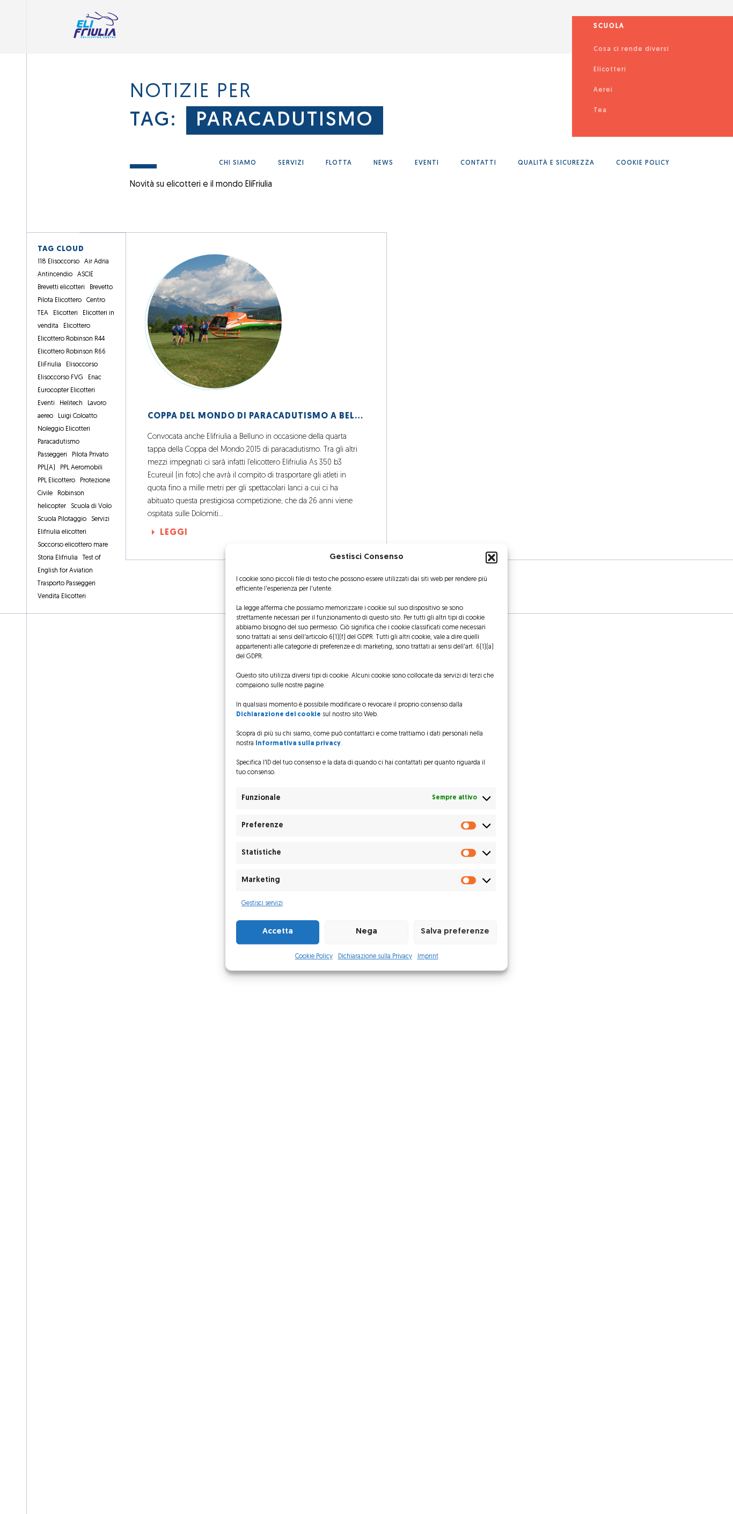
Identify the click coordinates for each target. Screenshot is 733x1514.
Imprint (427, 956)
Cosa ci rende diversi (631, 49)
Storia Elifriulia (58, 558)
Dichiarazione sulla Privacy (375, 956)
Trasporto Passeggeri (67, 583)
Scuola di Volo (91, 506)
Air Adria (96, 262)
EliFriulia (49, 365)
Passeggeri (52, 455)
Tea (600, 110)
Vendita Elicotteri (62, 596)
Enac (94, 377)
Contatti (478, 163)
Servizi (291, 163)
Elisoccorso (82, 365)
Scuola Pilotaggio (62, 519)
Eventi (427, 163)
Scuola (609, 26)
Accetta (277, 932)
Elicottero (76, 326)
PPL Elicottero (56, 480)
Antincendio (55, 274)
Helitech (71, 403)
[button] (491, 558)
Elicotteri (609, 70)
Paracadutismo (284, 120)
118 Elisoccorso (58, 262)
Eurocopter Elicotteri (66, 390)
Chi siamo (237, 163)
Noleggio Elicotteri (64, 429)
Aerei (603, 90)
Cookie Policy (314, 956)
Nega (366, 932)
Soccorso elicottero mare (73, 545)
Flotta (339, 163)
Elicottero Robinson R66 (72, 352)
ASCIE (85, 274)
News (383, 163)
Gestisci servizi (262, 903)
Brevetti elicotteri (61, 287)
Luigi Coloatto (77, 416)
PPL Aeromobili (81, 468)
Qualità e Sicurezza (556, 163)
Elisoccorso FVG (60, 377)
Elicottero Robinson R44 (71, 339)
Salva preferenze (455, 932)
